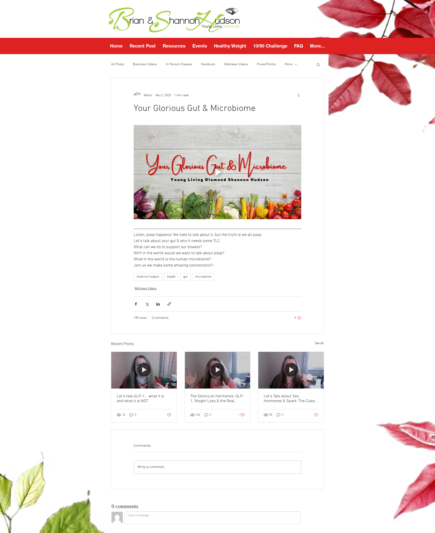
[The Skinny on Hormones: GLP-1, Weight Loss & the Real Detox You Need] (217, 370)
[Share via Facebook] (136, 304)
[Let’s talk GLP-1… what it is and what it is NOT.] (144, 370)
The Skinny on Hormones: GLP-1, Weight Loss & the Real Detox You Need (217, 398)
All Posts (117, 64)
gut (185, 277)
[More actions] (298, 95)
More (288, 64)
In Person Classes (179, 64)
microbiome (203, 277)
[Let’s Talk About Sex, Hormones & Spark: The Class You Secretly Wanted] (291, 370)
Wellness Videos (236, 64)
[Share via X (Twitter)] (147, 304)
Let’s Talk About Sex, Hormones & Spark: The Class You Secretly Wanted (289, 398)
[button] (174, 46)
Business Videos (145, 64)
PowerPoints (266, 64)
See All (319, 343)
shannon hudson (148, 277)
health (171, 277)
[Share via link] (169, 304)
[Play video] (217, 172)
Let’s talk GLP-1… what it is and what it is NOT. (140, 398)
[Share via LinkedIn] (158, 304)
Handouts (208, 64)
